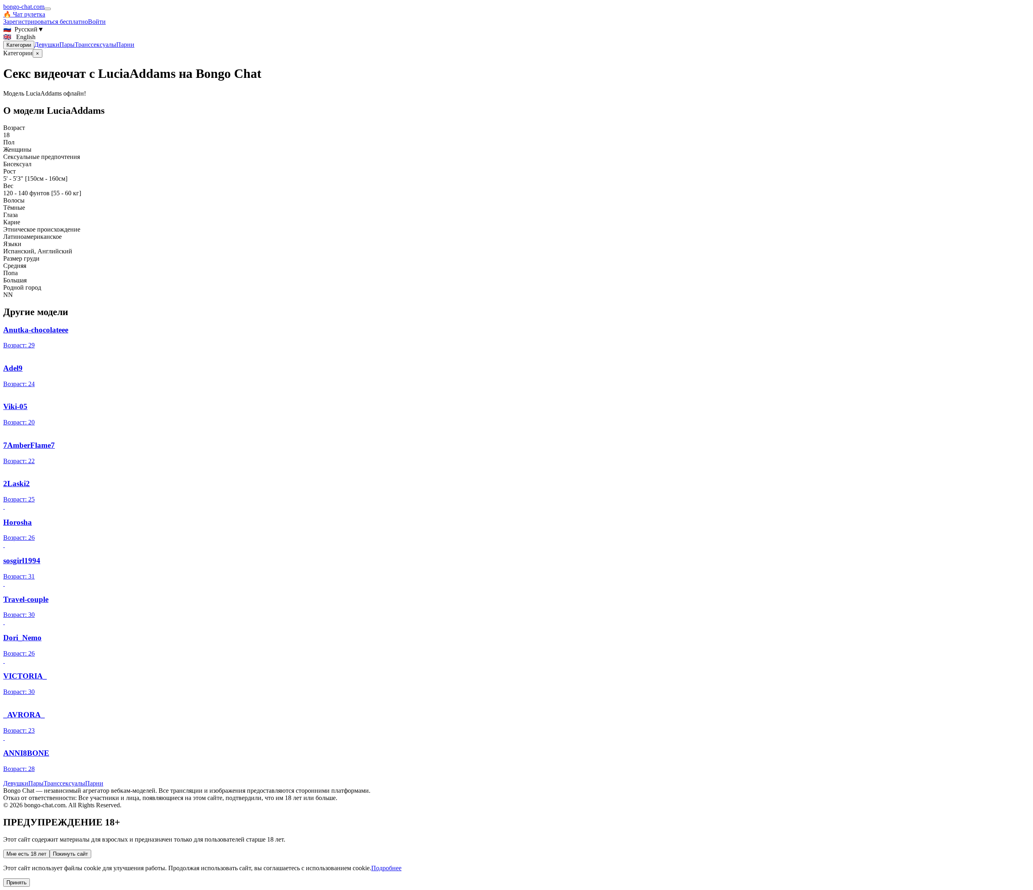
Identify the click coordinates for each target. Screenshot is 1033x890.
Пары (67, 44)
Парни (125, 44)
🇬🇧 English (19, 36)
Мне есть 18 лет (26, 854)
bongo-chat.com (23, 6)
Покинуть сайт (70, 854)
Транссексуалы (95, 44)
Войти (97, 21)
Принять (16, 883)
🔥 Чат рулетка (24, 14)
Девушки (46, 44)
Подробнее (386, 868)
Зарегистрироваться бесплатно (45, 21)
